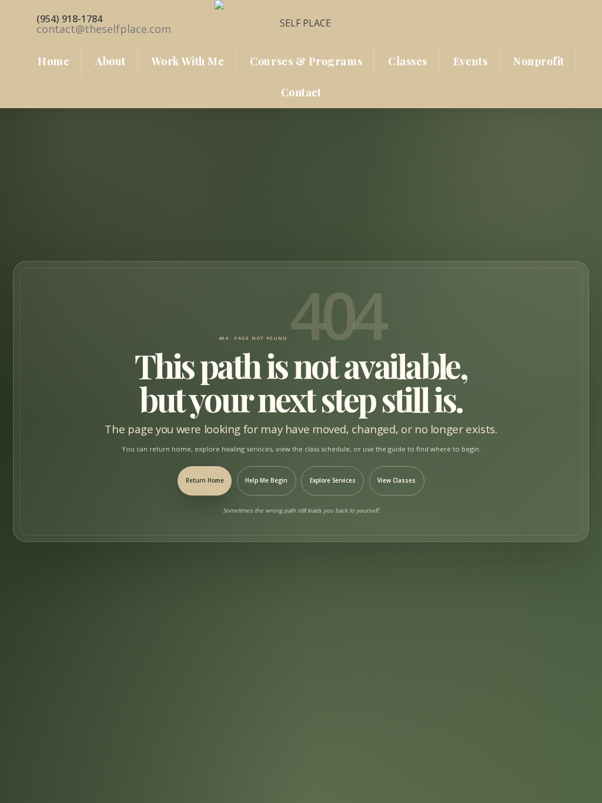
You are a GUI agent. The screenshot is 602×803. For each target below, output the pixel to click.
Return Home (205, 480)
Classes (407, 61)
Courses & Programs (306, 61)
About (110, 61)
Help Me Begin (266, 480)
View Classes (396, 480)
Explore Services (333, 480)
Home (53, 61)
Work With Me (188, 61)
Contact (301, 92)
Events (470, 61)
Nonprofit (538, 61)
